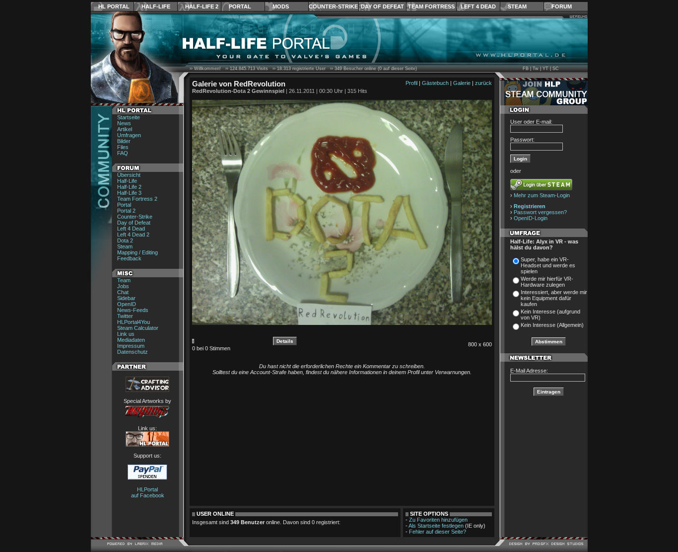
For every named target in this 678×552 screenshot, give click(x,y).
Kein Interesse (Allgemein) (552, 325)
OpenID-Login (530, 218)
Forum (561, 6)
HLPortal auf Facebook (147, 492)
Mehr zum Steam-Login (542, 195)
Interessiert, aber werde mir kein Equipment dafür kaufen (554, 298)
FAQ (122, 153)
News (124, 123)
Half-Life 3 (129, 193)
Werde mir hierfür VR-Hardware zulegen (547, 282)
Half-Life (155, 6)
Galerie (462, 83)
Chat (123, 292)
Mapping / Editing (137, 252)
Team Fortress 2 (137, 199)
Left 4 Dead (478, 6)
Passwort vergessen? (540, 212)
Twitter (125, 316)
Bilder (124, 141)
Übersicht (128, 175)
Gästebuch (435, 83)
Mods (280, 6)
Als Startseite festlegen (436, 526)
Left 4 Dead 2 (133, 234)
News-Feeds (132, 310)
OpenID (126, 304)
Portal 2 (126, 211)
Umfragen (129, 135)
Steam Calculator (137, 328)
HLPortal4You (133, 322)
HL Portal (114, 6)
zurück (483, 83)
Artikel (124, 129)
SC (555, 68)
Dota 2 (125, 240)
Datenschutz (132, 352)
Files (123, 147)
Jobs (123, 286)
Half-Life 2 (201, 6)
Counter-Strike (333, 6)
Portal (240, 6)
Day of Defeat (382, 6)
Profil (411, 83)
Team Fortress (431, 6)
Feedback (129, 258)
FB (526, 68)
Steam (517, 6)
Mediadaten (131, 340)
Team (124, 280)
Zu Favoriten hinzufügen (438, 520)
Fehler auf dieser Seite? (437, 532)
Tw (536, 68)
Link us (126, 334)
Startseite (128, 117)
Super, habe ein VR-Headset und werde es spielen (548, 265)
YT (545, 68)
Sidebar (126, 298)
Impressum (130, 346)
